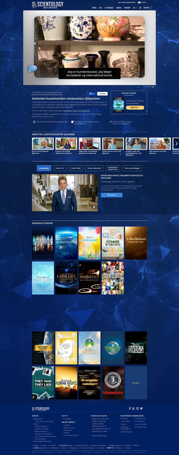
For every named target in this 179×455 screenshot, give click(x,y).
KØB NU (134, 107)
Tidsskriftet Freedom (126, 432)
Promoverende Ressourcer (71, 435)
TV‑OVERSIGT (109, 7)
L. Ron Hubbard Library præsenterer (45, 436)
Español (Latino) (82, 447)
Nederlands (54, 450)
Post (103, 94)
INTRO (94, 7)
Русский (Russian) (87, 450)
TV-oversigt (67, 419)
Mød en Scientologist (41, 431)
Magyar (127, 447)
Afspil (113, 195)
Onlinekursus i (122, 123)
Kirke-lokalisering (140, 421)
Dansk (44, 447)
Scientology (124, 418)
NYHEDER (127, 7)
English (36, 447)
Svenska (101, 450)
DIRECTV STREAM (99, 421)
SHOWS (118, 7)
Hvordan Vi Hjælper (140, 424)
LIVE (100, 7)
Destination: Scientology (42, 429)
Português (73, 450)
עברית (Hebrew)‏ (116, 447)
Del (92, 94)
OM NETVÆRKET (68, 422)
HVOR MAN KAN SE (99, 416)
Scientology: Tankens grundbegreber (76, 111)
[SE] (43, 278)
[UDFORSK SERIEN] (43, 243)
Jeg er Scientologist (40, 439)
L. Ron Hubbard (125, 421)
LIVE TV (65, 416)
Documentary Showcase (42, 441)
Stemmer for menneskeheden (43, 434)
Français (128, 450)
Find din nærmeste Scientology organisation (52, 122)
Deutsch (53, 447)
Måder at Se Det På (69, 428)
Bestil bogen (86, 123)
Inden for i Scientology (41, 426)
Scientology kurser (140, 418)
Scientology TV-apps (99, 431)
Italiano (136, 447)
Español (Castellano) (98, 447)
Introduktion (66, 425)
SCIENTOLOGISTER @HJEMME (47, 92)
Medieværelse (67, 430)
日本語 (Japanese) (40, 450)
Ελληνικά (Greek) (66, 447)
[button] (2, 143)
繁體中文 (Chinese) (114, 450)
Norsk (64, 450)
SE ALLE (136, 383)
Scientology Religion (141, 427)
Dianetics (123, 424)
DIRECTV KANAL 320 (100, 419)
